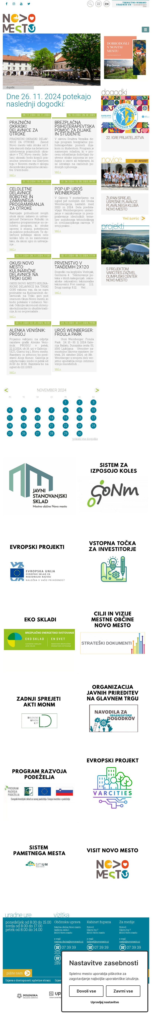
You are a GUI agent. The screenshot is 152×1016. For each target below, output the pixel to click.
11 (9, 418)
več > (12, 175)
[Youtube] (21, 3)
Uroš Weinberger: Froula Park (74, 332)
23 (79, 425)
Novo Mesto (28, 23)
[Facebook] (6, 3)
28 (51, 433)
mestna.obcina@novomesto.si (68, 941)
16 (79, 418)
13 (37, 418)
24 (93, 425)
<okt (6, 390)
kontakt (98, 4)
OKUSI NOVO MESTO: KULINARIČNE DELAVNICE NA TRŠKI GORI (23, 271)
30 (79, 433)
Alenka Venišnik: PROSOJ (27, 332)
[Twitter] (28, 3)
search (90, 4)
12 (23, 418)
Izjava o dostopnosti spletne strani (28, 980)
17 (93, 418)
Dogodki (10, 87)
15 (65, 418)
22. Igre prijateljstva (125, 137)
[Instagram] (14, 3)
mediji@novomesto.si (129, 941)
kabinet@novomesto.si (98, 941)
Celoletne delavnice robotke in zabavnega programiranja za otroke (26, 199)
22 (65, 425)
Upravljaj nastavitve (105, 1002)
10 (93, 410)
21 (51, 425)
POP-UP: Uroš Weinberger (68, 191)
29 (65, 433)
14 (51, 418)
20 (37, 425)
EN (107, 4)
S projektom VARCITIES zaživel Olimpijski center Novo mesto (121, 274)
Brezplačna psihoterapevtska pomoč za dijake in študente (75, 128)
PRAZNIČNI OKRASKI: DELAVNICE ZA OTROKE (23, 128)
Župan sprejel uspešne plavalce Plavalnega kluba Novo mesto (122, 203)
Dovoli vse (86, 991)
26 (23, 433)
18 (9, 425)
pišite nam (14, 973)
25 (9, 433)
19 (23, 425)
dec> (97, 390)
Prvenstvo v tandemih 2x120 (72, 265)
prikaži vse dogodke (85, 439)
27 (37, 433)
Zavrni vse (123, 991)
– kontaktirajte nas (131, 4)
